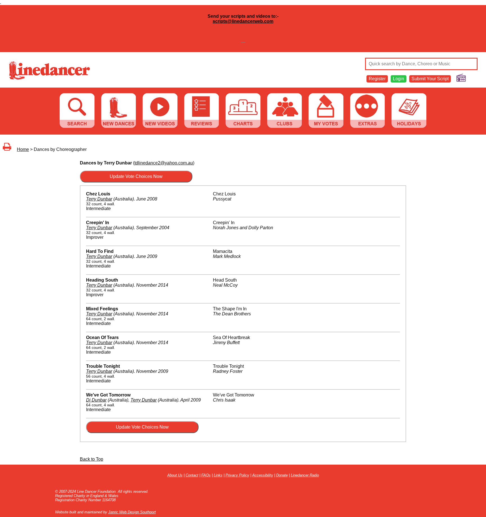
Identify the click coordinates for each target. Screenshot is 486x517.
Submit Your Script (430, 78)
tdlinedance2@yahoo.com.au (163, 163)
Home (23, 149)
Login (398, 78)
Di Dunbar (96, 400)
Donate (282, 475)
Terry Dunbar (99, 199)
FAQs (206, 475)
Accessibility (262, 475)
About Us (175, 475)
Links (218, 475)
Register (377, 78)
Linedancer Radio (305, 475)
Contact (192, 475)
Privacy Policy (237, 475)
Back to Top (91, 459)
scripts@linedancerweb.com (243, 21)
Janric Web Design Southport (132, 512)
